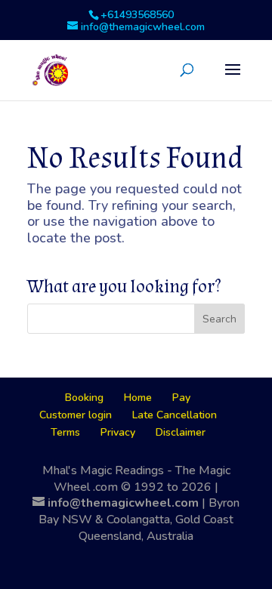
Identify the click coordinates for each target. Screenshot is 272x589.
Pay (181, 397)
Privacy (117, 432)
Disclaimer (181, 432)
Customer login (75, 415)
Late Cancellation (174, 415)
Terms (65, 432)
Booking (84, 397)
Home (138, 397)
